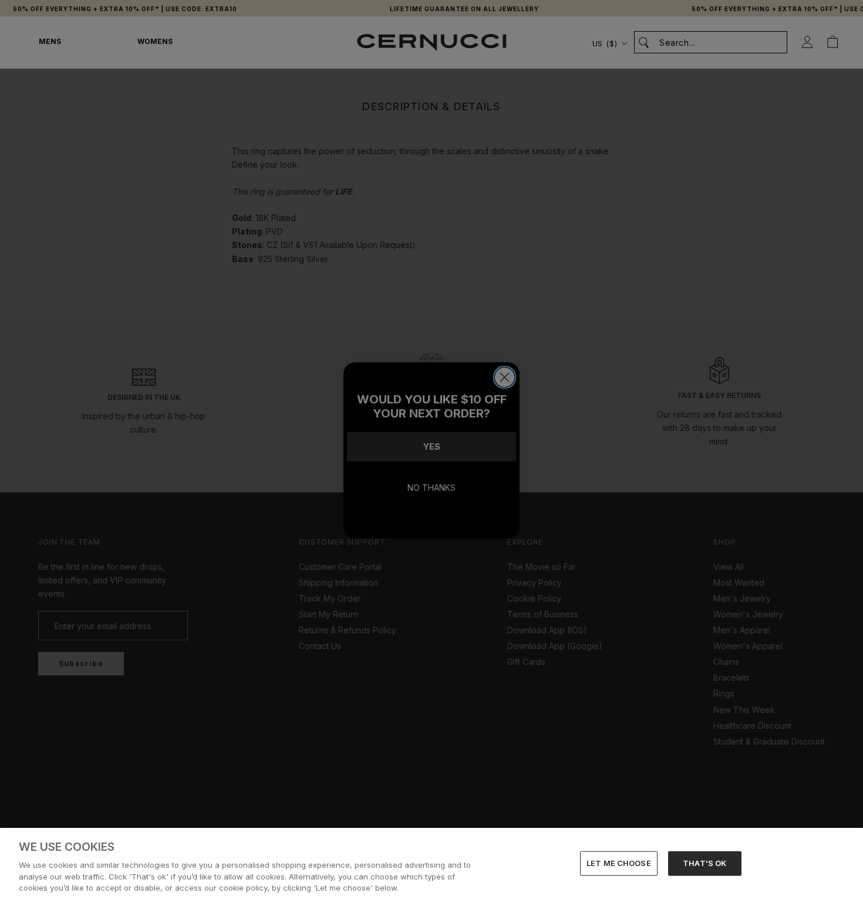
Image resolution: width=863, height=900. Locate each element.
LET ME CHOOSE (618, 863)
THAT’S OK (704, 863)
